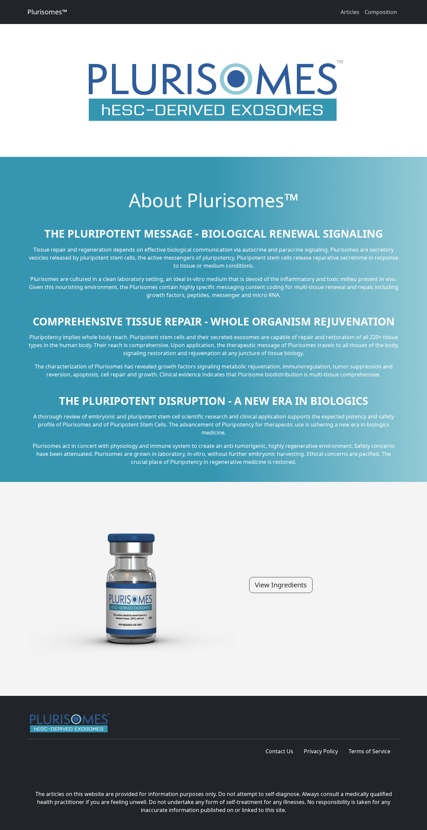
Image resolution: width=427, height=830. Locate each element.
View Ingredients (281, 584)
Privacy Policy (321, 751)
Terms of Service (369, 751)
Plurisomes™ (47, 11)
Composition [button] (381, 12)
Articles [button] (350, 12)
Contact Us (279, 751)
